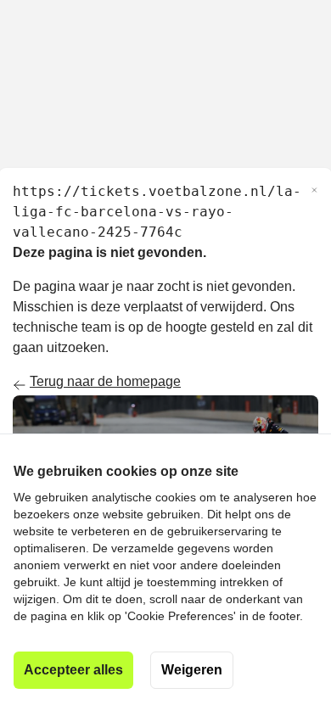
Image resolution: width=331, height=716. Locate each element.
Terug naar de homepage (105, 381)
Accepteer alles (73, 670)
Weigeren (191, 670)
